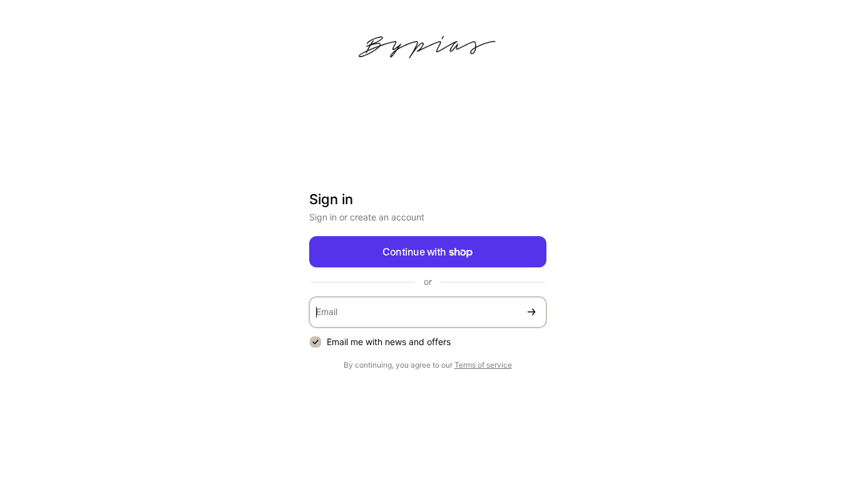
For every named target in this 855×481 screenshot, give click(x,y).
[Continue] (531, 312)
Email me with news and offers (389, 341)
